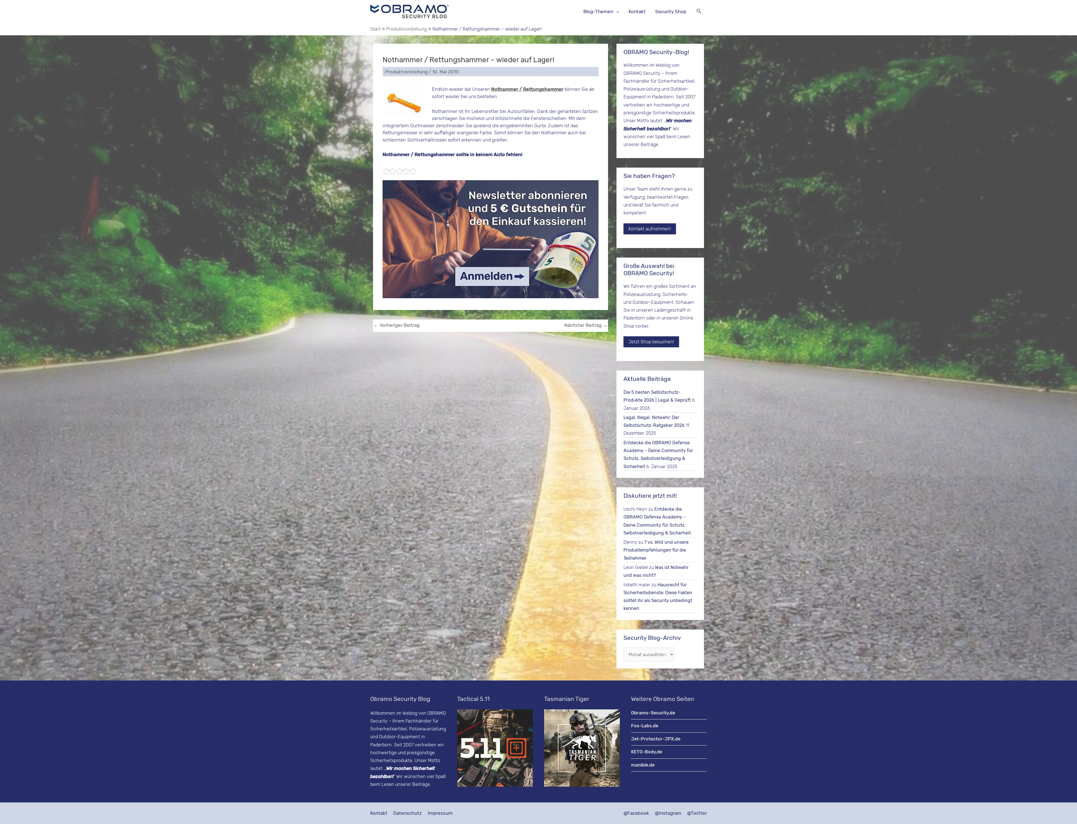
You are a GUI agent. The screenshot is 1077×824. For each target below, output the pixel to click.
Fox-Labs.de (644, 725)
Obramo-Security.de (653, 713)
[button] (699, 11)
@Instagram (668, 813)
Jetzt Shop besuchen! (651, 341)
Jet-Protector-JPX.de (655, 739)
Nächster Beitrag (585, 325)
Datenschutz (407, 813)
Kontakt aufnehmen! (650, 229)
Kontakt (378, 813)
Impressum (440, 813)
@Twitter (697, 813)
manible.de (643, 765)
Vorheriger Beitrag (397, 325)
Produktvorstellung (406, 72)
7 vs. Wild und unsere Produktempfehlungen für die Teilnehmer (656, 550)
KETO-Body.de (646, 751)
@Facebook (636, 813)
